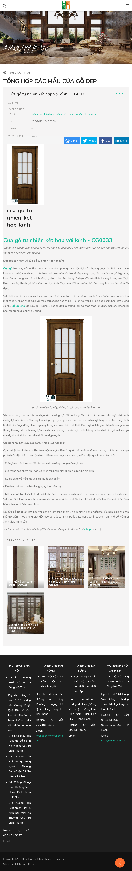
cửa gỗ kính (62, 114)
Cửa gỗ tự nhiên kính (42, 114)
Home (10, 72)
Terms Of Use (27, 864)
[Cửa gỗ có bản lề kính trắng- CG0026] (25, 567)
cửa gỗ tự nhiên (78, 114)
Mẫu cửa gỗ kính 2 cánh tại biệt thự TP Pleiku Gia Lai (63, 581)
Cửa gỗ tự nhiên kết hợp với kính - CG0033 (57, 240)
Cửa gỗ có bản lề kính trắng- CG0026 (22, 583)
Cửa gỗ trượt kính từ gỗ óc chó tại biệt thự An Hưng (23, 628)
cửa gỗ (93, 114)
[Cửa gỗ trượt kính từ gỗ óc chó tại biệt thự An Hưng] (25, 613)
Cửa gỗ (7, 268)
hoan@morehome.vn (113, 740)
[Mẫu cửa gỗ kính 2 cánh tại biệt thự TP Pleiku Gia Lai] (66, 567)
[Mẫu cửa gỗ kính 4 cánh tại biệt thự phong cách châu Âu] (106, 567)
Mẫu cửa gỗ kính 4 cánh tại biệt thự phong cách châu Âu (104, 581)
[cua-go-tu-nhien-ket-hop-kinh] (25, 174)
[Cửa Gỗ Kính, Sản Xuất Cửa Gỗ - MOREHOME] (66, 5)
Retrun (120, 93)
